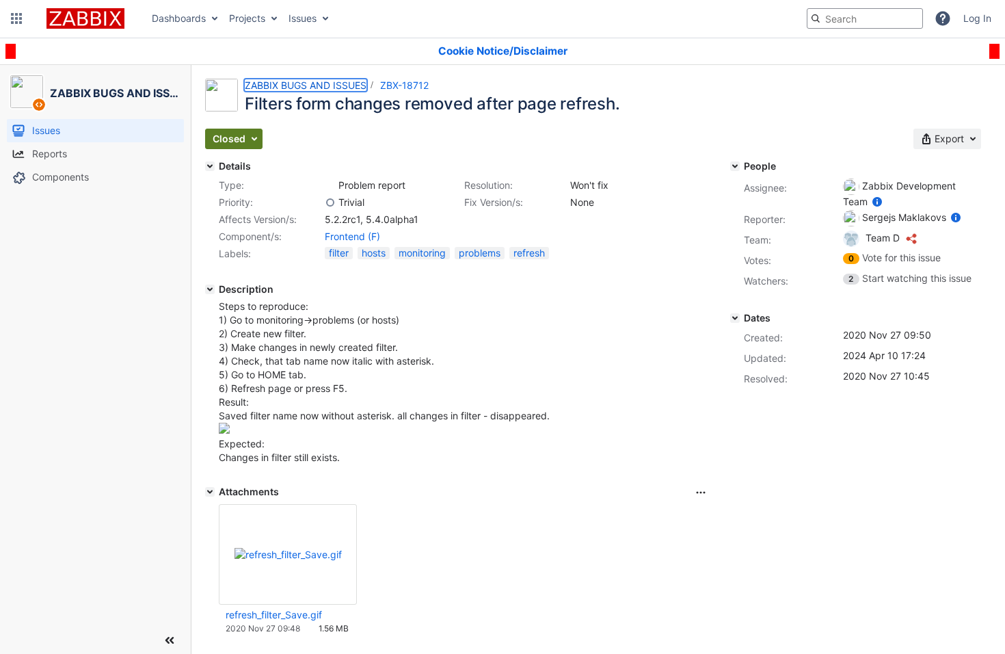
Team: (757, 240)
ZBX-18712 (404, 85)
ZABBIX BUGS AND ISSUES (305, 85)
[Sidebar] (169, 640)
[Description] (210, 289)
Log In (977, 18)
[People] (735, 166)
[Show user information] (877, 201)
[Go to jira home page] (85, 18)
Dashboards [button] (179, 18)
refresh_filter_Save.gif (274, 614)
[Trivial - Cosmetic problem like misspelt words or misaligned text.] (330, 202)
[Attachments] (210, 492)
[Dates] (735, 318)
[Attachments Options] (701, 492)
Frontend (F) (352, 236)
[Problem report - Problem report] (330, 185)
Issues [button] (303, 18)
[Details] (210, 166)
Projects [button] (247, 18)
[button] (16, 18)
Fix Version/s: (493, 202)
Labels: (235, 253)
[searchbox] (864, 18)
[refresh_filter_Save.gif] (224, 430)
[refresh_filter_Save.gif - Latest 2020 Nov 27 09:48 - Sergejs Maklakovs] (288, 554)
